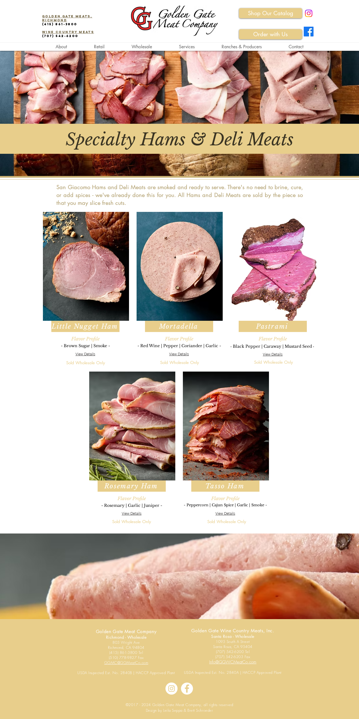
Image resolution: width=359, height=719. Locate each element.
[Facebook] (309, 31)
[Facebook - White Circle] (187, 689)
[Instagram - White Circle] (171, 689)
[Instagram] (309, 13)
